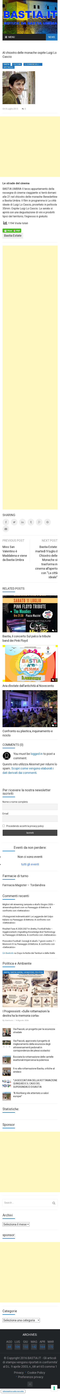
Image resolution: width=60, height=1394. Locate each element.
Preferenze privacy (30, 1377)
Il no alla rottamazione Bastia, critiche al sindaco (34, 1070)
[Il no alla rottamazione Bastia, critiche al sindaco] (6, 1072)
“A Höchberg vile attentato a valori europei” (31, 1095)
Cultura (17, 64)
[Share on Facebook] (5, 522)
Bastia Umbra (16, 972)
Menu (11, 37)
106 (17, 1346)
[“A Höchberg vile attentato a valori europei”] (6, 1096)
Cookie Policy (36, 1372)
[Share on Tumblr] (31, 522)
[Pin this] (47, 522)
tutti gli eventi (30, 864)
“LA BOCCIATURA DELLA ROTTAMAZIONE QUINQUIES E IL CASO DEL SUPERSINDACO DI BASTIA (35, 1083)
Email (5, 813)
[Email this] (5, 528)
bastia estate (13, 235)
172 (50, 1346)
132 (25, 1346)
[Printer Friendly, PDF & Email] (11, 230)
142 (34, 1346)
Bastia (6, 64)
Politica (39, 972)
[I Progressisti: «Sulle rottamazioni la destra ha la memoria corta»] (30, 988)
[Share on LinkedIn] (22, 522)
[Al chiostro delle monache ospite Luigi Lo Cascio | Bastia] (30, 16)
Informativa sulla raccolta (13, 1391)
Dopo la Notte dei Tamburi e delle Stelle (36, 953)
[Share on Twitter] (14, 522)
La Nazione (29, 972)
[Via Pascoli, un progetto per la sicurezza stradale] (6, 1032)
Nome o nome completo (15, 802)
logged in (37, 754)
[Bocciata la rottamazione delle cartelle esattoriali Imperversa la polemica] (6, 1060)
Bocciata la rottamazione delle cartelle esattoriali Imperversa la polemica (33, 1058)
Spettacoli (8, 67)
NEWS (51, 37)
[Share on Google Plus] (39, 522)
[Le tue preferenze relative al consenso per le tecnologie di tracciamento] (54, 1388)
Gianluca (9, 1020)
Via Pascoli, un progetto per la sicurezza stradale (34, 1031)
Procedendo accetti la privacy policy (25, 826)
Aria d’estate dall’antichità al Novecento (28, 686)
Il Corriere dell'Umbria (33, 64)
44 (9, 1346)
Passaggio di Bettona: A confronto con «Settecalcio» (30, 935)
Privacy (19, 1372)
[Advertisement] (30, 146)
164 (42, 1346)
